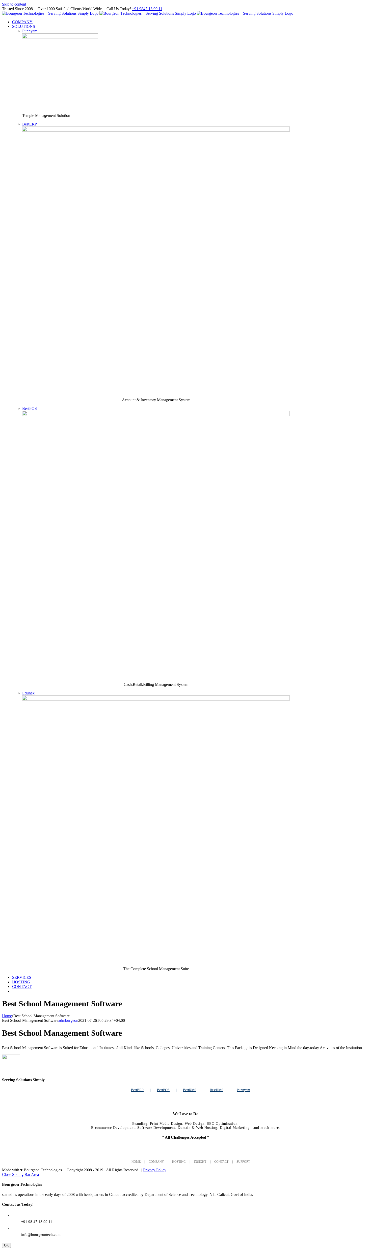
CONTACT (221, 1161)
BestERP (29, 124)
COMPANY (156, 1161)
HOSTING (179, 1161)
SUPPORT (243, 1161)
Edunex (28, 693)
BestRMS (189, 1090)
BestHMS (216, 1090)
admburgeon (68, 1020)
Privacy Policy (154, 1170)
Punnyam (29, 31)
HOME (136, 1161)
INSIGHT (200, 1161)
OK (6, 1245)
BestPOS (29, 408)
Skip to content (14, 4)
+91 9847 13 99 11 (147, 9)
